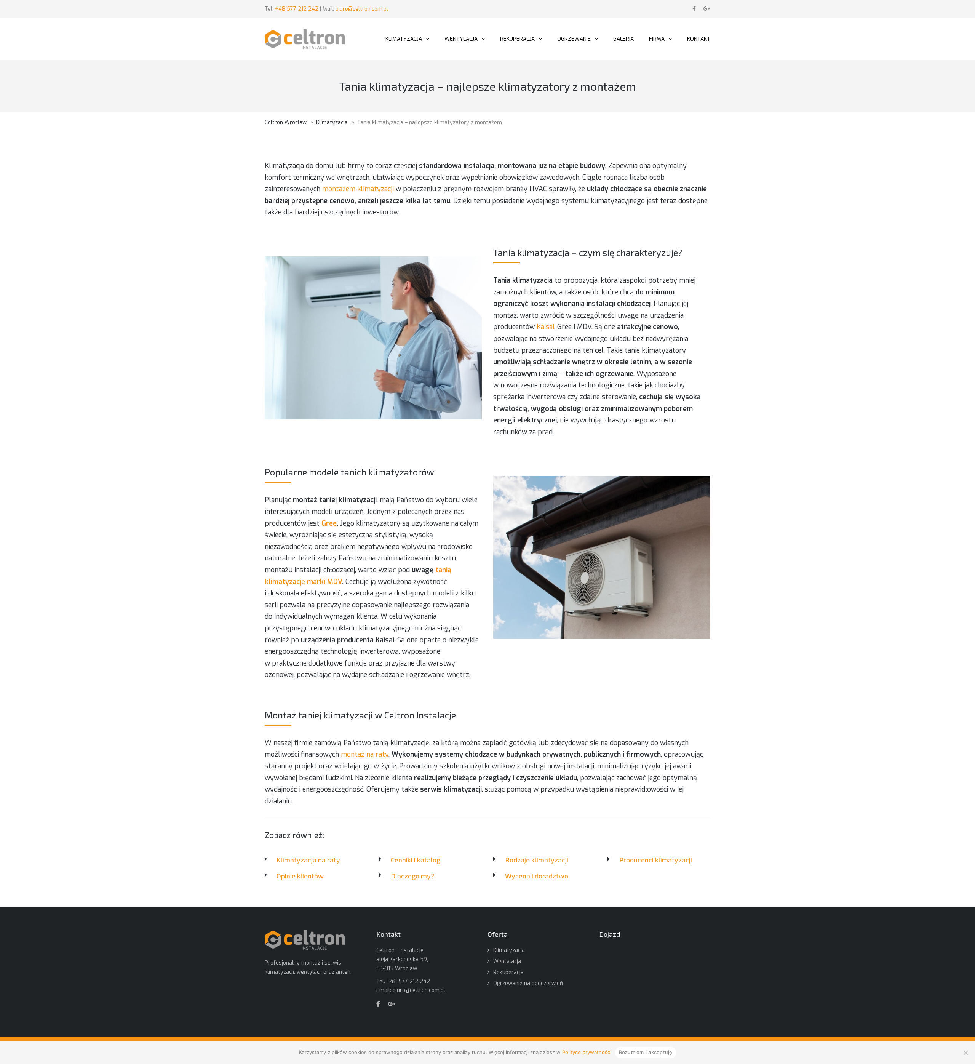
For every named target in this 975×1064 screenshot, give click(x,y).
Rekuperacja (508, 972)
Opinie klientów (300, 876)
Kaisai (545, 326)
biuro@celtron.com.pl (362, 9)
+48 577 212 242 (297, 9)
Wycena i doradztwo (536, 876)
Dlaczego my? (412, 876)
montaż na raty (364, 754)
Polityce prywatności (586, 1052)
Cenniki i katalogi (416, 860)
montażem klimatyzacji (358, 189)
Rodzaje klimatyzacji (536, 860)
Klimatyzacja (509, 950)
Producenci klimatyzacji (655, 860)
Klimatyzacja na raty (308, 860)
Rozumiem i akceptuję (646, 1052)
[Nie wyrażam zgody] (965, 1052)
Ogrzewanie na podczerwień (528, 983)
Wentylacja (507, 961)
